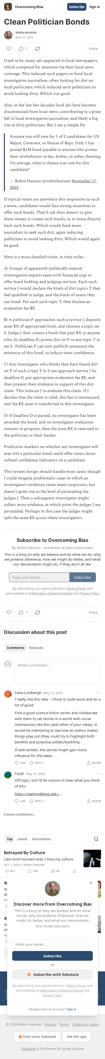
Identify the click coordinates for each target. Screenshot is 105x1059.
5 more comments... (20, 814)
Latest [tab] (22, 839)
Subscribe (76, 7)
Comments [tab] (15, 648)
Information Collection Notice (61, 990)
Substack (28, 1048)
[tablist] (25, 648)
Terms (64, 1024)
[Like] (9, 49)
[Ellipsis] (99, 692)
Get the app (76, 1036)
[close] (91, 883)
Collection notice (85, 1024)
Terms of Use (76, 985)
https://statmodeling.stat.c (37, 793)
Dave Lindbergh (28, 692)
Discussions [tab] (41, 839)
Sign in (94, 7)
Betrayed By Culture (24, 852)
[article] (52, 862)
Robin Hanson (26, 32)
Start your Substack (39, 1036)
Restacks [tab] (36, 648)
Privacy (50, 1024)
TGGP (19, 773)
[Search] (96, 839)
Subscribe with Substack (56, 974)
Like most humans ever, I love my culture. (39, 859)
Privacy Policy (52, 995)
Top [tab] (9, 839)
